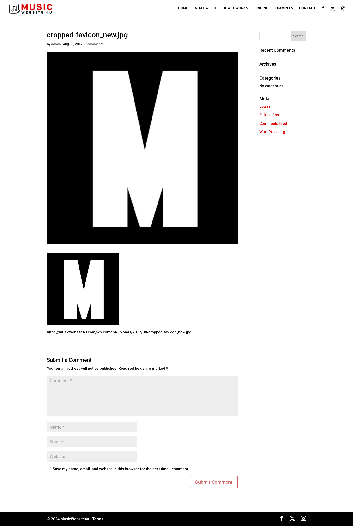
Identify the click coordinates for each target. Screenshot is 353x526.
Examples (284, 8)
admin (56, 44)
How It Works (235, 8)
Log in (264, 106)
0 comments (94, 44)
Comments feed (273, 123)
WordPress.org (272, 132)
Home (183, 8)
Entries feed (269, 115)
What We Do (205, 8)
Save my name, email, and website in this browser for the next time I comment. (121, 469)
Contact (307, 8)
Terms (97, 519)
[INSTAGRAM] (343, 12)
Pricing (261, 8)
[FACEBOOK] (323, 12)
